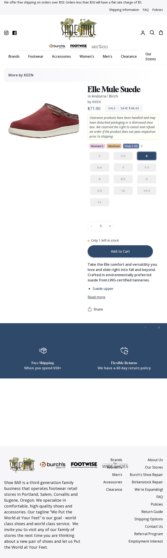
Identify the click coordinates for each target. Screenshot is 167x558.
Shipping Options (148, 519)
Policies (157, 504)
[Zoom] (16, 148)
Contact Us (154, 526)
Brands (116, 459)
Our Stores (154, 467)
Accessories (112, 482)
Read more (96, 297)
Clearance (114, 489)
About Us (155, 459)
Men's (117, 474)
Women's (114, 467)
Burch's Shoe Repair (146, 474)
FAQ (159, 496)
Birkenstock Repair (147, 482)
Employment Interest (146, 541)
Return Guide (152, 511)
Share (98, 309)
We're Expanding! (149, 489)
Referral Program (148, 533)
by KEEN (94, 101)
